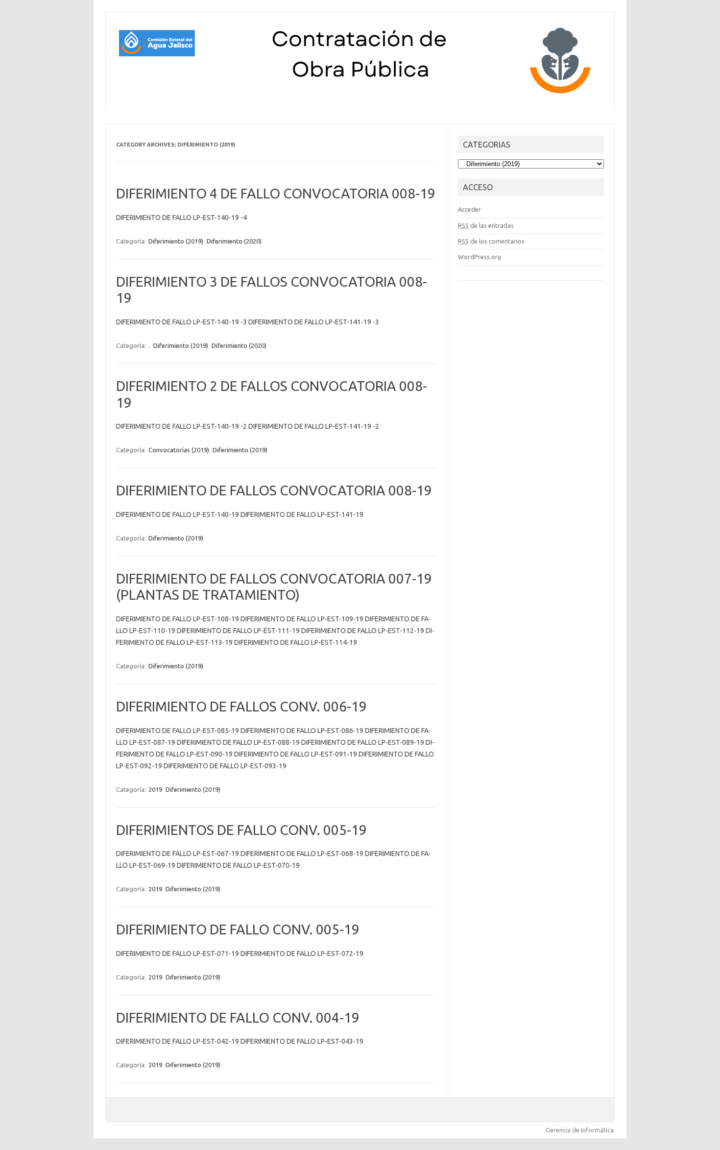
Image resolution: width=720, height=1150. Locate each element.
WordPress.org (479, 256)
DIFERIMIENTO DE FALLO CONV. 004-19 (238, 1017)
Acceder (469, 209)
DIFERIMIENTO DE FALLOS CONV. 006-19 (241, 706)
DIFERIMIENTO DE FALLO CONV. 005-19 (238, 929)
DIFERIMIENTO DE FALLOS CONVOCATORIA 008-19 (274, 490)
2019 (155, 789)
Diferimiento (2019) (175, 241)
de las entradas (486, 225)
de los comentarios (491, 241)
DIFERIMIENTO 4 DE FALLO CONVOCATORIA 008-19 (275, 193)
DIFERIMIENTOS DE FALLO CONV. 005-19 (241, 829)
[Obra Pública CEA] (360, 95)
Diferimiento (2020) (234, 241)
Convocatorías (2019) (178, 449)
